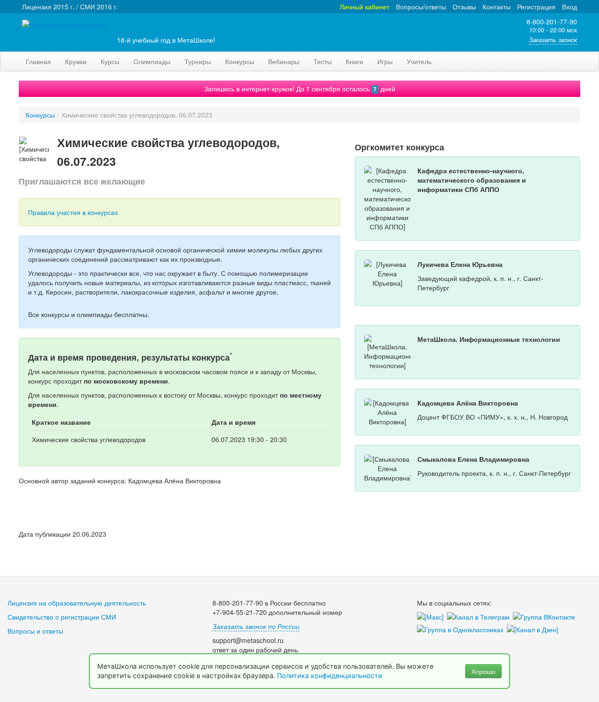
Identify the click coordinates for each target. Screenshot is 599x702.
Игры (385, 61)
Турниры (197, 61)
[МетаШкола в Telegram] (480, 617)
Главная (38, 61)
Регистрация (536, 6)
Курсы (110, 61)
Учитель (419, 61)
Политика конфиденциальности (330, 676)
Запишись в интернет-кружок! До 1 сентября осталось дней (299, 88)
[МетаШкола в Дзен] (534, 630)
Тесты (323, 61)
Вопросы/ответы (421, 6)
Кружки (76, 61)
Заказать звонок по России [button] (256, 626)
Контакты (496, 6)
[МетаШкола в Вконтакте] (545, 617)
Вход (569, 6)
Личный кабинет (364, 6)
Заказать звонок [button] (553, 40)
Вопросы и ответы (35, 630)
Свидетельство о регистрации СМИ (61, 616)
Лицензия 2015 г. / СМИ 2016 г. (70, 6)
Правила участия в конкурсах (73, 212)
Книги (354, 61)
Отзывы (464, 6)
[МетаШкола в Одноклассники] (462, 630)
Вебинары (284, 61)
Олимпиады (151, 61)
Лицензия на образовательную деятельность (76, 602)
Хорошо (483, 671)
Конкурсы (239, 61)
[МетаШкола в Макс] (432, 617)
